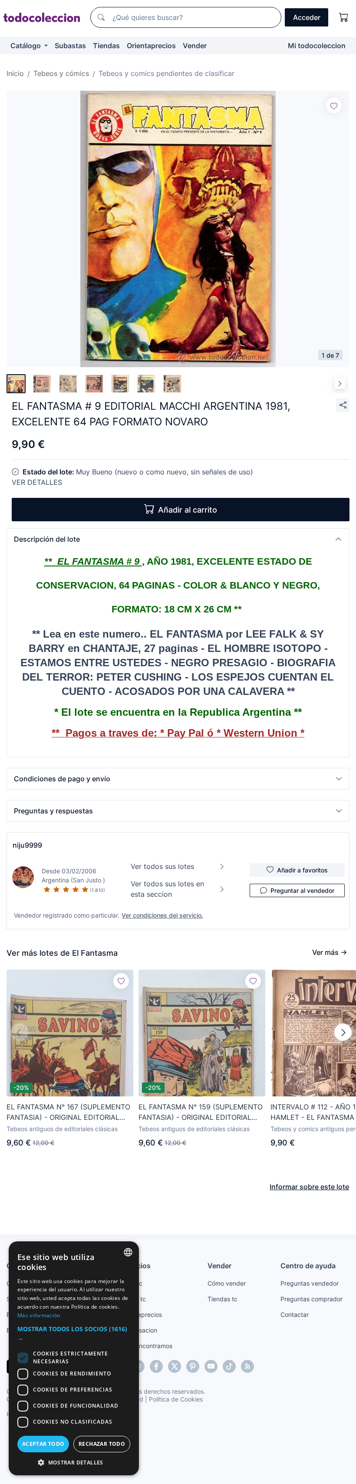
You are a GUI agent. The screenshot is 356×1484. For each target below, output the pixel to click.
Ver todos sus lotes (162, 866)
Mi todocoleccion (317, 45)
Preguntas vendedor (309, 1283)
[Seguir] (334, 105)
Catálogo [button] (26, 45)
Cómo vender (227, 1283)
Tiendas (106, 45)
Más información (38, 1315)
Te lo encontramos (146, 1345)
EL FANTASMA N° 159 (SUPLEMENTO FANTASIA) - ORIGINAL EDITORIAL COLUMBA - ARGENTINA (200, 1112)
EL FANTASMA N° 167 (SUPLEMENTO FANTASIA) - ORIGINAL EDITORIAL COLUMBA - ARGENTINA (68, 1112)
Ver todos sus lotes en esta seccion (167, 888)
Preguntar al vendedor (302, 890)
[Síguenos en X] (174, 1366)
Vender (195, 45)
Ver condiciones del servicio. (162, 915)
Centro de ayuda (308, 1265)
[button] (178, 539)
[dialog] (74, 1358)
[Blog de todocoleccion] (247, 1366)
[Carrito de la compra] (344, 17)
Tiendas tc (222, 1299)
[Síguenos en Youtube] (211, 1366)
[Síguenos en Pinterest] (192, 1366)
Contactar (294, 1314)
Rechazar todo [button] (102, 1444)
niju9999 (27, 845)
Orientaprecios (151, 45)
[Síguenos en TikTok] (229, 1366)
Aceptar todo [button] (43, 1444)
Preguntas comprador (311, 1299)
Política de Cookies (176, 1399)
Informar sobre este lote (309, 1186)
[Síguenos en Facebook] (156, 1366)
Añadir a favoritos (302, 870)
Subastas (70, 45)
